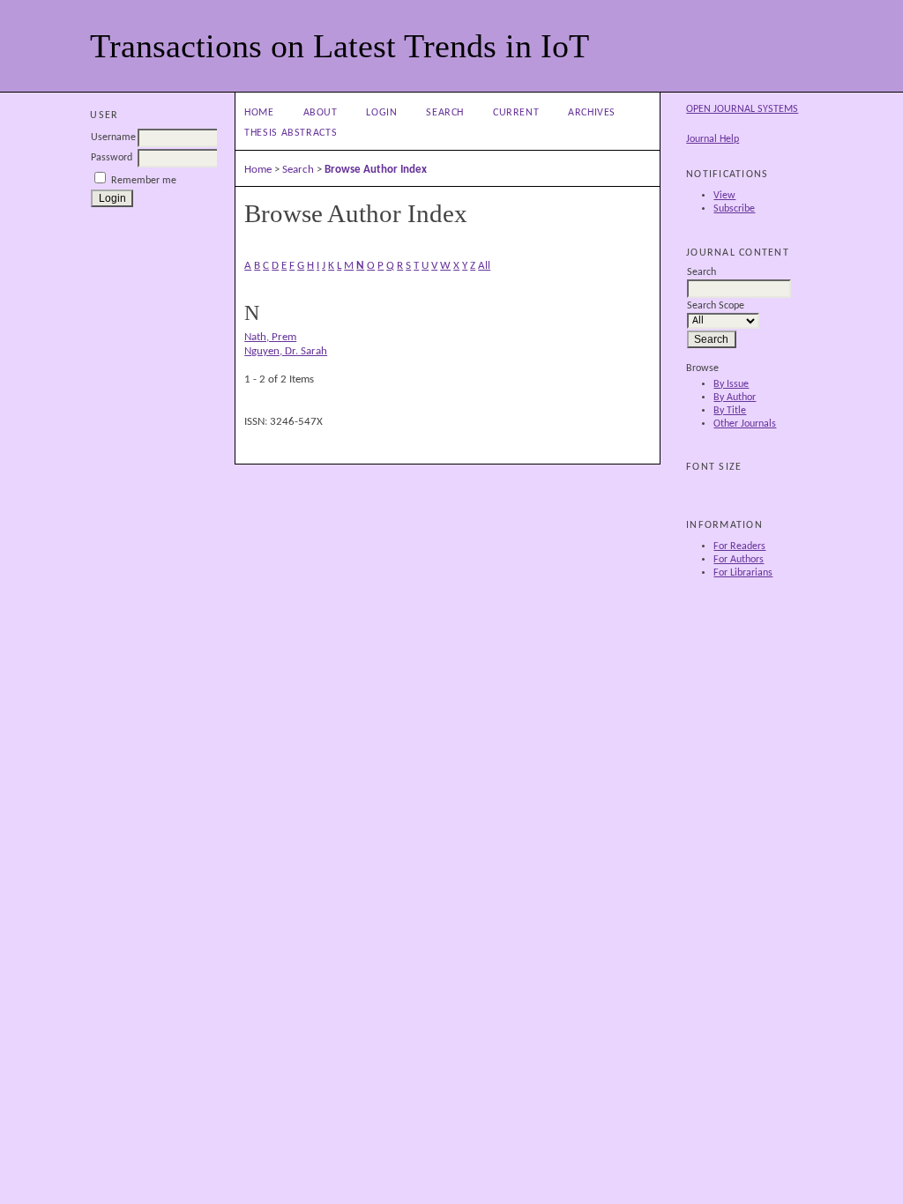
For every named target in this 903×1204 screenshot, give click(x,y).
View (724, 195)
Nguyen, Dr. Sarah (285, 351)
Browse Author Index (376, 169)
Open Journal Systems (742, 109)
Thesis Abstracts (290, 133)
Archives (592, 113)
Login (381, 113)
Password (111, 157)
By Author (734, 397)
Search (445, 113)
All (484, 265)
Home (259, 113)
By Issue (731, 384)
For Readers (739, 546)
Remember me (143, 180)
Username (113, 137)
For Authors (738, 559)
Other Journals (744, 424)
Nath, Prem (270, 337)
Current (516, 113)
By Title (729, 410)
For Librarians (742, 573)
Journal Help (712, 139)
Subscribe (734, 209)
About (320, 113)
